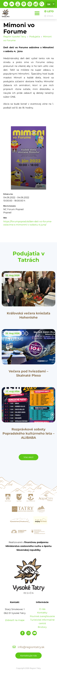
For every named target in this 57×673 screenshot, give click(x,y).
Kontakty (42, 612)
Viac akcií (28, 457)
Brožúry (42, 627)
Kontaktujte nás (28, 655)
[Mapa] (35, 4)
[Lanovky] (17, 4)
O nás (42, 609)
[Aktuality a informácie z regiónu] (23, 4)
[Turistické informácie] (29, 4)
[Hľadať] (41, 4)
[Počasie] (5, 4)
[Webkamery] (11, 4)
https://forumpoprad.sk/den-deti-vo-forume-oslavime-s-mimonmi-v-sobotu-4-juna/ (27, 223)
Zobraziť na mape (14, 620)
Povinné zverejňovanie (42, 616)
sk (48, 4)
